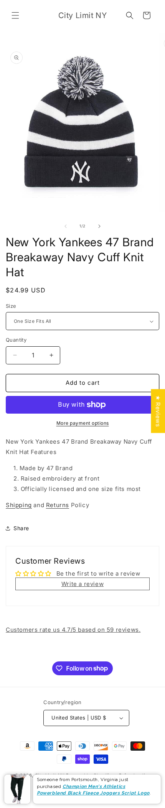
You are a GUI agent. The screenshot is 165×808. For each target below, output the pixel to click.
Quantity (16, 340)
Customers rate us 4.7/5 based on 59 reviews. (73, 629)
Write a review (82, 584)
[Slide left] (65, 226)
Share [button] (21, 528)
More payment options (82, 423)
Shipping (19, 505)
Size (11, 306)
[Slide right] (99, 226)
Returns (57, 505)
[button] (15, 15)
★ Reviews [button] (158, 411)
